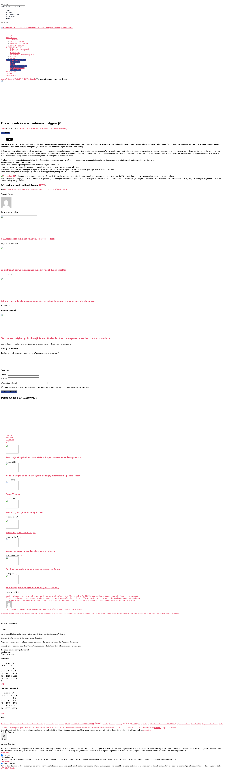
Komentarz (6, 370)
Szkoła (67, 728)
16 (20, 537)
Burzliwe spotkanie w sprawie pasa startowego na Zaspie (33, 569)
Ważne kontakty (11, 71)
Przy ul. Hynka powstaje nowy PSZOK (25, 512)
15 (22, 555)
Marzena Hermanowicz (160, 724)
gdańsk (3, 613)
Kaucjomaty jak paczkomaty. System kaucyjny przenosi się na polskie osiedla (43, 475)
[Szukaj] (2, 4)
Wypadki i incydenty (17, 41)
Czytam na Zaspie (89, 613)
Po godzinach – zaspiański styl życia (22, 55)
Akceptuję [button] (147, 730)
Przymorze (69, 613)
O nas (8, 10)
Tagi (7, 442)
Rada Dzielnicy (11, 75)
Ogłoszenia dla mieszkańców (19, 51)
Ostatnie (9, 435)
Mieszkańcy (55, 613)
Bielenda (24, 724)
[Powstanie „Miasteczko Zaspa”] (12, 528)
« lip (2, 684)
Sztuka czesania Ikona (75, 728)
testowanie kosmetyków (119, 727)
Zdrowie (173, 728)
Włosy (152, 728)
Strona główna (10, 36)
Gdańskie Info (15, 53)
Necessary (7, 755)
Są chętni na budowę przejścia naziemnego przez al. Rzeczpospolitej (33, 270)
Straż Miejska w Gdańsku (44, 613)
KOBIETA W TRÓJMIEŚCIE (16, 60)
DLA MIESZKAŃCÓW (14, 47)
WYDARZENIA (11, 38)
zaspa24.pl (34, 613)
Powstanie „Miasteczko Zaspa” (21, 532)
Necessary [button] (5, 753)
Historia (13, 56)
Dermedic (7, 189)
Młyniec (114, 613)
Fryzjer (140, 613)
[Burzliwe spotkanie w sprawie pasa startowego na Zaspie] (12, 565)
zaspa (65, 189)
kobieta (14, 189)
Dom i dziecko (15, 62)
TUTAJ (42, 185)
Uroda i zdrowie (15, 70)
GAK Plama (77, 724)
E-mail (4, 379)
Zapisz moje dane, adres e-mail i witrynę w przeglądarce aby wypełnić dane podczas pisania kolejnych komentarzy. (46, 387)
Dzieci (135, 613)
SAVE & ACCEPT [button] (8, 768)
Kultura (152, 724)
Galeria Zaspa (62, 613)
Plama (118, 613)
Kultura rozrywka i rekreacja (19, 49)
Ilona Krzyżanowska (173, 613)
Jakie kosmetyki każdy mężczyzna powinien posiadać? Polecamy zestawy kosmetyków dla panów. (48, 301)
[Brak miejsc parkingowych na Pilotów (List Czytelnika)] (12, 583)
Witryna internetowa (8, 383)
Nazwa (4, 374)
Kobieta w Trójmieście (26, 189)
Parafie (12, 58)
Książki (12, 64)
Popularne (9, 437)
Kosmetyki (39, 189)
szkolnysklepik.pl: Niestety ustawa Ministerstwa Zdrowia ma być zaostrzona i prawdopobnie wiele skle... (44, 609)
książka (143, 724)
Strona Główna (7, 79)
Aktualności (14, 40)
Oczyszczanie (49, 189)
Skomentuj (62, 128)
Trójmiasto (58, 189)
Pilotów (188, 724)
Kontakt (8, 18)
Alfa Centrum (149, 613)
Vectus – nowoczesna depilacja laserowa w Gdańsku (30, 551)
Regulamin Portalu (12, 14)
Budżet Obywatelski (37, 724)
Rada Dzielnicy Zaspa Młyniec (103, 613)
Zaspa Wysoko (13, 494)
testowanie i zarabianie (159, 613)
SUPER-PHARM (59, 727)
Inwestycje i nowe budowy (19, 43)
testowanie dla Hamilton (126, 613)
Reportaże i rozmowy (17, 68)
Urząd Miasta (138, 727)
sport (143, 613)
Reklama (9, 12)
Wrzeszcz (81, 613)
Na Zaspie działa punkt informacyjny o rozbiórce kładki (28, 239)
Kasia (3, 128)
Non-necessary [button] (6, 761)
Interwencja (119, 724)
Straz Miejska (20, 613)
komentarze (10, 440)
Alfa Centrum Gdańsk (16, 724)
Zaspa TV (9, 73)
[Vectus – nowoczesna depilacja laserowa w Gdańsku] (12, 546)
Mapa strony (10, 16)
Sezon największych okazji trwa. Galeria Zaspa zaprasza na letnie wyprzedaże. (56, 338)
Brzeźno (29, 724)
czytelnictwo (60, 724)
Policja (15, 613)
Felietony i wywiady (17, 45)
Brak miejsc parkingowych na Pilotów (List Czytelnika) (32, 587)
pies (167, 613)
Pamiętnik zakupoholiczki (18, 66)
